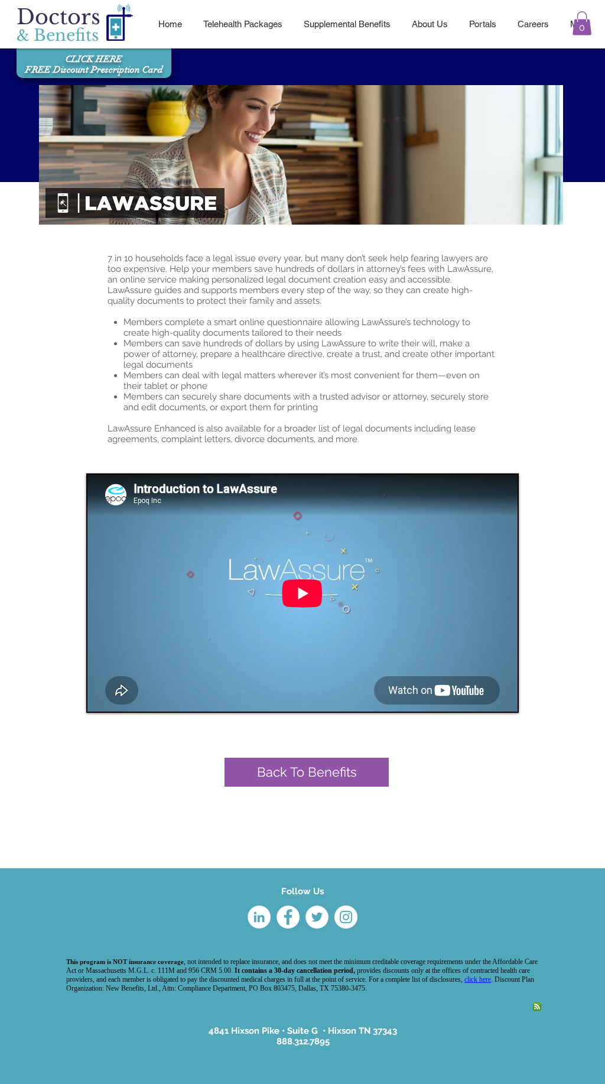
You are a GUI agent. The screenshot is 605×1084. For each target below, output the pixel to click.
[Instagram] (345, 917)
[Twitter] (316, 917)
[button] (582, 23)
